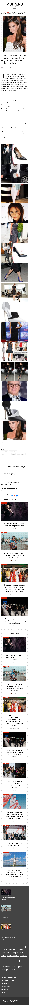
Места (3, 958)
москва (3, 969)
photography (20, 949)
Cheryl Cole (4, 451)
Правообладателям (5, 986)
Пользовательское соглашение (8, 980)
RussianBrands (20, 952)
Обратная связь (5, 989)
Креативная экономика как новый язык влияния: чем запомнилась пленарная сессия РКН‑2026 (14, 815)
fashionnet (9, 946)
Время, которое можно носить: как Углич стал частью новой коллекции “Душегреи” (14, 555)
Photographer (12, 949)
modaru (3, 946)
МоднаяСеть (22, 946)
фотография (14, 966)
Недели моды (16, 955)
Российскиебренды (6, 966)
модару (16, 946)
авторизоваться (5, 491)
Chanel (20, 966)
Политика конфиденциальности (8, 977)
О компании (4, 974)
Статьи (14, 958)
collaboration (21, 958)
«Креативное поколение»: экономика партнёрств (14, 844)
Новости (8, 12)
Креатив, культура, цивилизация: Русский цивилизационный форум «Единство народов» (14, 873)
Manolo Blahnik (13, 451)
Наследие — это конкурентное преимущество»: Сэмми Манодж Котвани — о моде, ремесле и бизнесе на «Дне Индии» (14, 588)
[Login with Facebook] (12, 496)
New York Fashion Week (7, 963)
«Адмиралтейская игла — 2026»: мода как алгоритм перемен (14, 525)
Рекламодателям (5, 983)
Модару (3, 955)
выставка (16, 963)
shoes (13, 454)
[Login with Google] (14, 496)
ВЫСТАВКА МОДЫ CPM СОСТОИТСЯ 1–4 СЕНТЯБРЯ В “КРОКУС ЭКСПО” (14, 784)
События (9, 952)
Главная (3, 12)
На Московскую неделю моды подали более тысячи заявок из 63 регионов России (14, 621)
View (14, 511)
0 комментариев (8, 69)
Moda (14, 952)
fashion (8, 958)
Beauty (8, 969)
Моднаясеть (23, 955)
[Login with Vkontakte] (17, 496)
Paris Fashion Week (6, 961)
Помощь (3, 992)
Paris (13, 969)
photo (3, 952)
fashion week (16, 961)
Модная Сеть (23, 963)
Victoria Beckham (21, 454)
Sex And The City (6, 454)
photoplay (4, 949)
